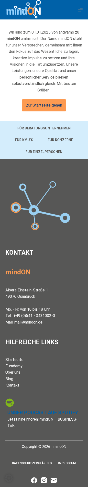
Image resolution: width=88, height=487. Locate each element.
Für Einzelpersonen (43, 152)
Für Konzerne (60, 140)
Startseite (14, 359)
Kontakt (12, 385)
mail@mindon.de (28, 322)
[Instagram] (44, 480)
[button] (9, 478)
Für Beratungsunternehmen (44, 128)
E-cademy (13, 366)
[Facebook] (34, 480)
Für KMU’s (24, 140)
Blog (9, 379)
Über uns (12, 372)
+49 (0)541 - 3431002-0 (34, 315)
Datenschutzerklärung (32, 463)
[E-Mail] (54, 480)
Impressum (67, 463)
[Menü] (80, 10)
